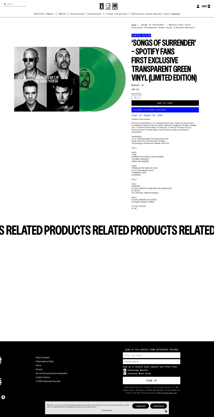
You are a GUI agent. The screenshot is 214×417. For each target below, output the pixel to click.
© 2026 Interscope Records (48, 381)
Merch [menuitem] (63, 13)
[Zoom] (70, 79)
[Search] (5, 4)
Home (134, 24)
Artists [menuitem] (39, 13)
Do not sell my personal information (51, 373)
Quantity (136, 93)
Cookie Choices (43, 377)
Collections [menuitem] (94, 13)
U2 (142, 85)
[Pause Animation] (3, 397)
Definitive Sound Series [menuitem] (146, 13)
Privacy (39, 369)
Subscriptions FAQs (45, 361)
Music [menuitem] (50, 13)
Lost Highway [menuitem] (171, 13)
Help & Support (43, 357)
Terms (38, 365)
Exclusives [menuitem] (77, 13)
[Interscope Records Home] (107, 6)
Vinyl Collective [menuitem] (117, 13)
